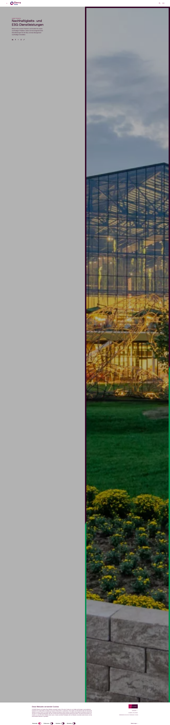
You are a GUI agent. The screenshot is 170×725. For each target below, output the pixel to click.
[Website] (15, 3)
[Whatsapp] (21, 39)
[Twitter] (18, 39)
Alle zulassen (133, 706)
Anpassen (134, 710)
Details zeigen (134, 723)
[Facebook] (15, 39)
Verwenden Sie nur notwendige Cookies (128, 714)
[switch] (51, 723)
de (6, 3)
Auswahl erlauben (133, 712)
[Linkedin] (12, 39)
